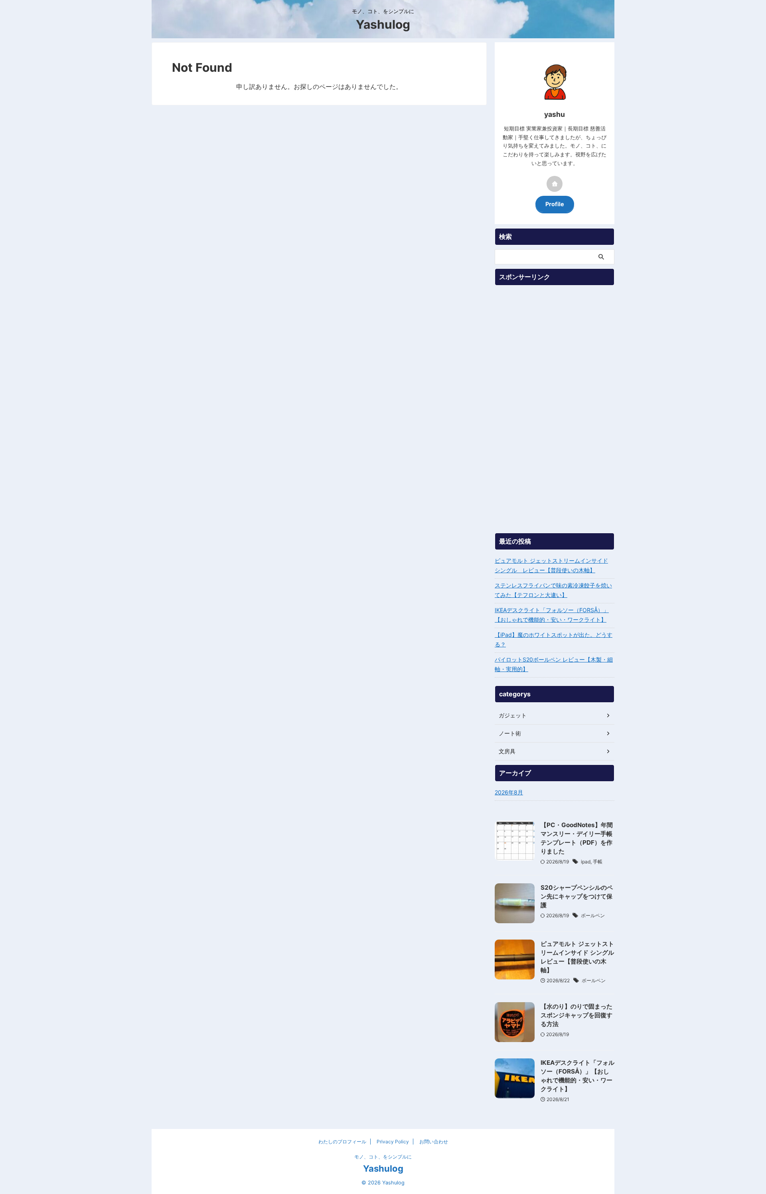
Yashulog (383, 24)
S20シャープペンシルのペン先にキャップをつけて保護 (577, 896)
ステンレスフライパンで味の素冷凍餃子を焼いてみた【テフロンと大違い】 (553, 590)
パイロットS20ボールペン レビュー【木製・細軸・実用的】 (554, 664)
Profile (554, 204)
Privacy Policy (393, 1142)
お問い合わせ (433, 1142)
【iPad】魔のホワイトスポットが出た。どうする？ (553, 639)
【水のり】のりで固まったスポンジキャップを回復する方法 (576, 1015)
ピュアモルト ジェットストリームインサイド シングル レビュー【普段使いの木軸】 (551, 565)
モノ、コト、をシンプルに (383, 1157)
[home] (555, 184)
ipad (585, 862)
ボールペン (593, 915)
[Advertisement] (554, 409)
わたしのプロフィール (342, 1142)
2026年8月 (509, 792)
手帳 (597, 862)
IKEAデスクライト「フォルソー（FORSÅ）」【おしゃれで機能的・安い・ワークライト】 (552, 615)
